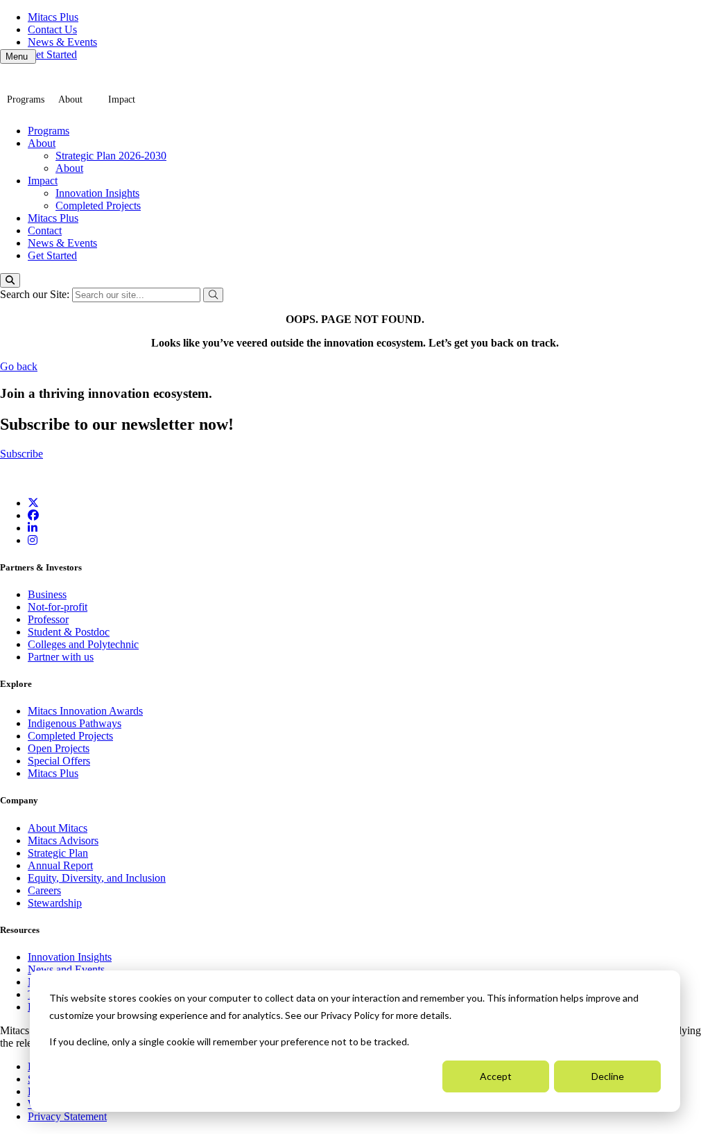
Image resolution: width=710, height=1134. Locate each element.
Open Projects (58, 748)
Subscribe (21, 454)
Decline (607, 1076)
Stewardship (55, 903)
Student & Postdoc (69, 632)
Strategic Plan (58, 853)
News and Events (66, 969)
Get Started (52, 54)
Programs (25, 99)
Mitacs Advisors (63, 840)
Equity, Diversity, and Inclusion (97, 878)
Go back (18, 366)
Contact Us (52, 29)
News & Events (62, 42)
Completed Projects (98, 205)
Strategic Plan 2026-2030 (110, 156)
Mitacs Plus (53, 17)
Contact (45, 230)
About (70, 99)
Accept (496, 1076)
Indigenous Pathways (74, 723)
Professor (48, 619)
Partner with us (61, 657)
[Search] (10, 280)
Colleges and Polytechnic (83, 644)
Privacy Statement (67, 1116)
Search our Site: (36, 294)
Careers (44, 890)
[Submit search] (213, 295)
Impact (121, 99)
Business (47, 594)
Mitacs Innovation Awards (85, 711)
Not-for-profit (57, 607)
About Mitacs (57, 828)
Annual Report (60, 865)
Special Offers (59, 761)
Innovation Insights (97, 193)
